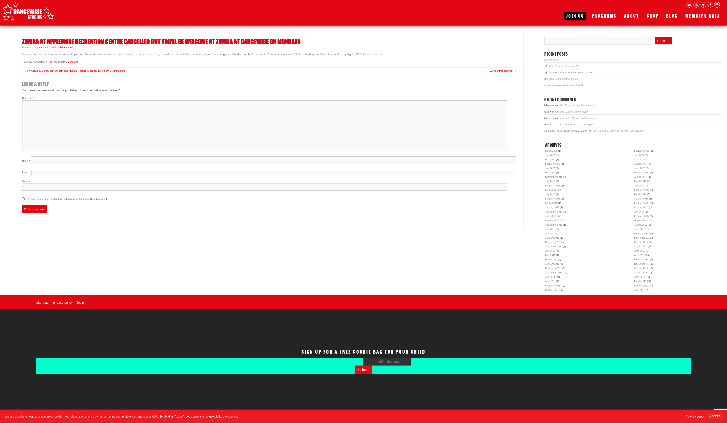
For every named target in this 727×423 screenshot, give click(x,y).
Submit (363, 370)
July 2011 (550, 277)
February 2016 (552, 198)
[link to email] (689, 5)
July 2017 (639, 185)
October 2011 (641, 268)
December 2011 (642, 264)
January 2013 (552, 238)
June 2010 (639, 290)
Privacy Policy (63, 302)
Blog (672, 16)
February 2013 (641, 233)
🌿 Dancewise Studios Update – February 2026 (568, 72)
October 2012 (641, 242)
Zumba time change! (503, 70)
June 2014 (550, 216)
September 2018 (553, 177)
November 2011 (553, 268)
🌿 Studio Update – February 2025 (562, 66)
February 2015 (641, 203)
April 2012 (639, 255)
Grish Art (394, 416)
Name (26, 160)
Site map (42, 302)
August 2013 (640, 225)
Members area (702, 16)
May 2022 (550, 159)
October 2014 (641, 207)
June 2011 (639, 277)
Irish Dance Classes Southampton (577, 105)
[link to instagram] (717, 5)
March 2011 (640, 281)
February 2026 (641, 151)
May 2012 (550, 255)
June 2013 (639, 229)
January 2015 (552, 207)
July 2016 (550, 194)
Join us (575, 16)
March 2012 (551, 259)
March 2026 (551, 151)
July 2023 (550, 155)
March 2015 (551, 203)
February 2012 (641, 259)
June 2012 (639, 251)
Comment (28, 97)
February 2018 (552, 185)
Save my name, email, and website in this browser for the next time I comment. (67, 198)
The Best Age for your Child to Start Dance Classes (618, 131)
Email (26, 172)
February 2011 (552, 285)
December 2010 (642, 285)
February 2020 (641, 172)
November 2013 (642, 220)
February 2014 (641, 216)
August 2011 (640, 272)
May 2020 (550, 172)
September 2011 (553, 272)
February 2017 (641, 190)
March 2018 (640, 181)
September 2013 (553, 225)
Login (80, 302)
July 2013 (550, 229)
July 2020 (550, 168)
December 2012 (642, 238)
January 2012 (552, 264)
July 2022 (639, 155)
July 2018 (550, 181)
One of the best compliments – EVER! (563, 85)
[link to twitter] (703, 5)
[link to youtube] (696, 5)
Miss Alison (66, 47)
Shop (653, 16)
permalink (73, 61)
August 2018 (640, 177)
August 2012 (640, 246)
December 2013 (553, 220)
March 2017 (551, 190)
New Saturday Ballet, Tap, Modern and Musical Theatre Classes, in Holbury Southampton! (73, 70)
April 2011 (550, 281)
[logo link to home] (28, 11)
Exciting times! (551, 59)
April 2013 (550, 233)
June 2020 (639, 168)
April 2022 (639, 159)
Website (26, 180)
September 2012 (553, 246)
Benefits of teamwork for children (561, 79)
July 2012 (550, 251)
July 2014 (639, 211)
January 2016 (641, 198)
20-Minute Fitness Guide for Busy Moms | (566, 131)
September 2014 (553, 211)
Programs (604, 16)
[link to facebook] (710, 5)
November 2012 (553, 242)
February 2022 (552, 164)
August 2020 (640, 164)
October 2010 (552, 290)
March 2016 (640, 194)
